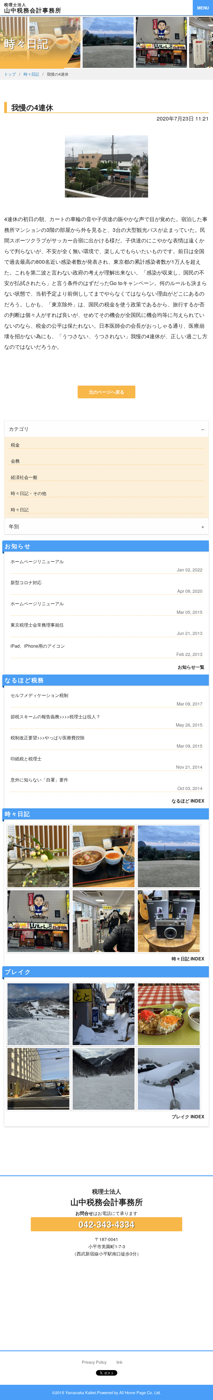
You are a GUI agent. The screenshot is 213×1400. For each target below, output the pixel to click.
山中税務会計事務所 (106, 1197)
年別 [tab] (14, 526)
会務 (14, 461)
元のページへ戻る (106, 392)
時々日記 (31, 74)
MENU (203, 8)
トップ (10, 74)
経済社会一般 (23, 477)
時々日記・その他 (27, 493)
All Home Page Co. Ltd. (140, 1392)
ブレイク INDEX (188, 1116)
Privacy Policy (94, 1362)
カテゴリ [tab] (19, 428)
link (119, 1362)
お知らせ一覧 (191, 667)
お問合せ (84, 1213)
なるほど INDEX (188, 801)
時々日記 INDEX (188, 958)
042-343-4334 (106, 1224)
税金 (14, 445)
